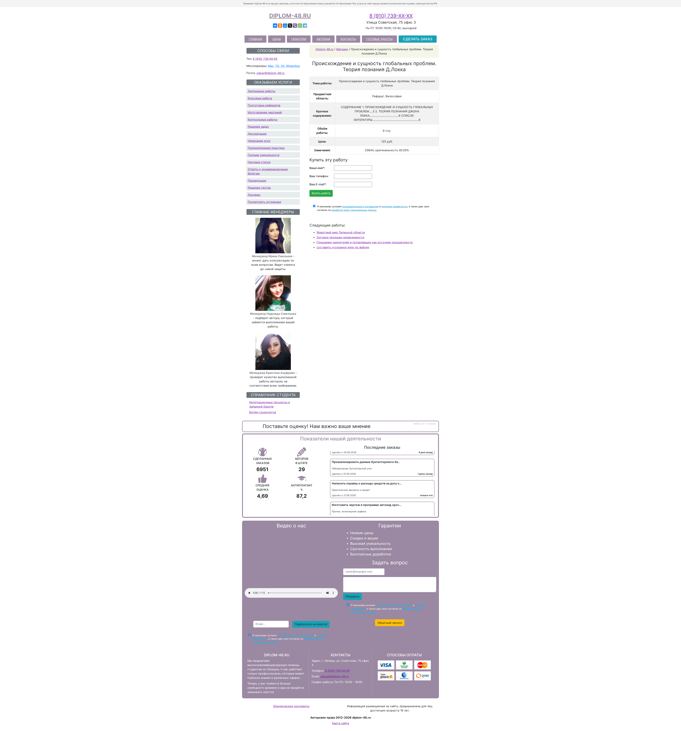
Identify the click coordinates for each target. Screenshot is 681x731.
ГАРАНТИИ (298, 39)
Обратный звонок (389, 622)
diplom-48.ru (290, 15)
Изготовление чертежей (265, 112)
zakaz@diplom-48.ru (270, 73)
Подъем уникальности (263, 155)
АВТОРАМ (323, 39)
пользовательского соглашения (360, 206)
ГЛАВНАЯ (255, 39)
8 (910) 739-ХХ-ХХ (391, 16)
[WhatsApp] (300, 25)
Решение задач (258, 126)
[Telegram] (305, 25)
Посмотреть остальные (264, 202)
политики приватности (394, 206)
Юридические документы (291, 706)
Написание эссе (259, 141)
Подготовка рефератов (264, 105)
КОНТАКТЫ (348, 39)
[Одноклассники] (280, 25)
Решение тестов (259, 187)
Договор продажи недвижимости (340, 237)
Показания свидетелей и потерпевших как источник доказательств (365, 242)
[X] (290, 25)
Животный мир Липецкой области (341, 232)
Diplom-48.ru (324, 49)
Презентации (257, 180)
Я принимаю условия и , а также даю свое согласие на (373, 208)
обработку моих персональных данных (354, 210)
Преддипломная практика (266, 148)
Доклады (254, 195)
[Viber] (295, 25)
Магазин (342, 49)
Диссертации (257, 133)
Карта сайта (340, 723)
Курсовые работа (260, 98)
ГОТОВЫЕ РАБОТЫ (379, 39)
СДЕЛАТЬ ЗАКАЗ (417, 39)
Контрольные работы (262, 119)
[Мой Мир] (285, 25)
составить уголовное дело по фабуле (343, 247)
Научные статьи (259, 162)
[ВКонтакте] (275, 25)
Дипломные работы (261, 91)
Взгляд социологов (262, 412)
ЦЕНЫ (276, 39)
